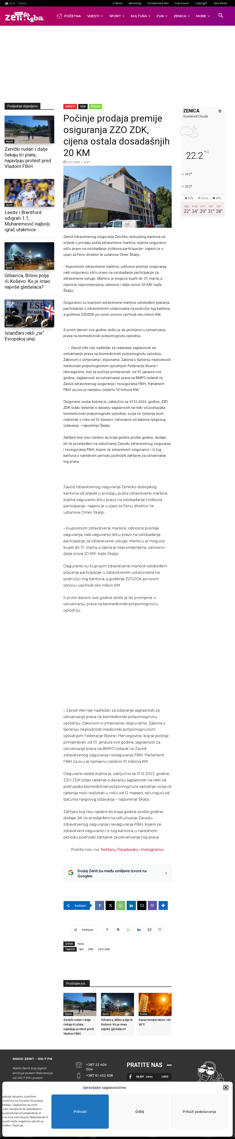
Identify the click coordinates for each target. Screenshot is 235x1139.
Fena (81, 943)
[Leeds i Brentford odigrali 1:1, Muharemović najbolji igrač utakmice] (29, 193)
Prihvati (80, 1111)
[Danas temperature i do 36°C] (155, 1004)
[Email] (141, 905)
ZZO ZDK (104, 949)
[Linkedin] (131, 905)
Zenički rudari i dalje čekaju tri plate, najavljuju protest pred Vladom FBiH (28, 157)
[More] (163, 905)
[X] (110, 905)
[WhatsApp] (120, 905)
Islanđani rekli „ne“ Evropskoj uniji (24, 336)
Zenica (95, 106)
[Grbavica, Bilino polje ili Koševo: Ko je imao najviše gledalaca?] (29, 256)
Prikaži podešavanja (199, 1111)
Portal (143, 1014)
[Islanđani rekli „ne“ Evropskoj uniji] (29, 313)
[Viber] (152, 905)
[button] (226, 1087)
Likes (165, 1076)
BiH (81, 949)
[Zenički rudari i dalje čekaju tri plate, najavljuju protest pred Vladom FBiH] (29, 129)
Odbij (139, 1111)
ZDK (83, 106)
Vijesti (9, 141)
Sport (9, 204)
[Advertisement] (120, 63)
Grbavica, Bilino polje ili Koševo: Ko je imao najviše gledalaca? (27, 281)
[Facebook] (99, 905)
